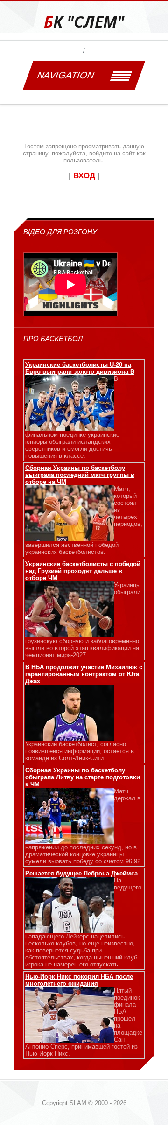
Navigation (65, 75)
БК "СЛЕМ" (84, 22)
